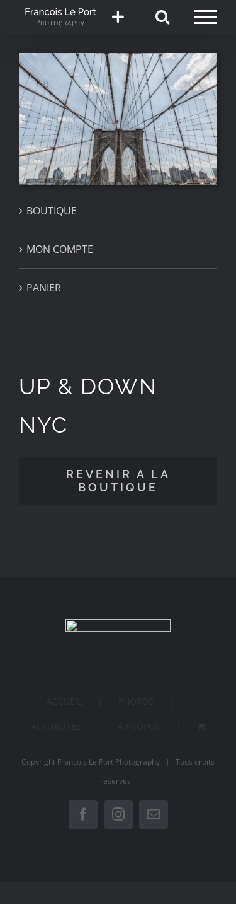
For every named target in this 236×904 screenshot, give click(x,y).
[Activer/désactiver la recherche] (162, 16)
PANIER (43, 288)
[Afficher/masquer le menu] (206, 17)
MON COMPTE (59, 249)
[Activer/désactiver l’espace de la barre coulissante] (117, 17)
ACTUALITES (56, 726)
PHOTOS (136, 701)
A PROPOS (139, 726)
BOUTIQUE (51, 211)
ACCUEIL (64, 701)
